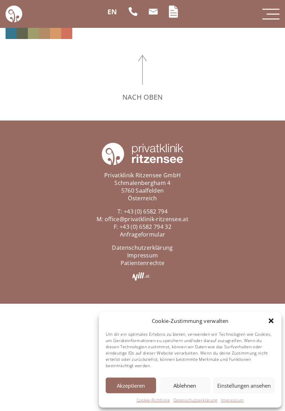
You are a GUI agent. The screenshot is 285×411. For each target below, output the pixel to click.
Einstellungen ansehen (244, 385)
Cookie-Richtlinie (153, 400)
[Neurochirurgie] (44, 33)
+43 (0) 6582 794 (146, 211)
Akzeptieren (131, 385)
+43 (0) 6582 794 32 (145, 227)
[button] (271, 320)
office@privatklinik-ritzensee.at (146, 219)
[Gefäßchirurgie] (33, 33)
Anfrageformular (142, 234)
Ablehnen (184, 385)
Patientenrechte (143, 263)
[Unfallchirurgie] (66, 33)
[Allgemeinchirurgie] (11, 33)
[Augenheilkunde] (22, 33)
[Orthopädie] (55, 33)
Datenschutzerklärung (195, 400)
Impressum (232, 400)
